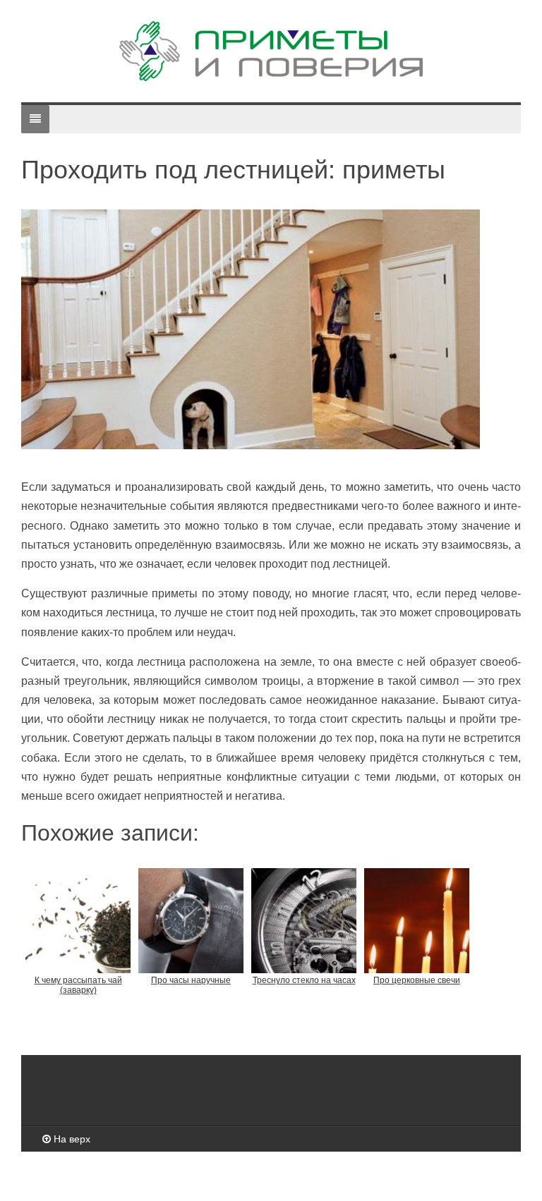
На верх (70, 1139)
